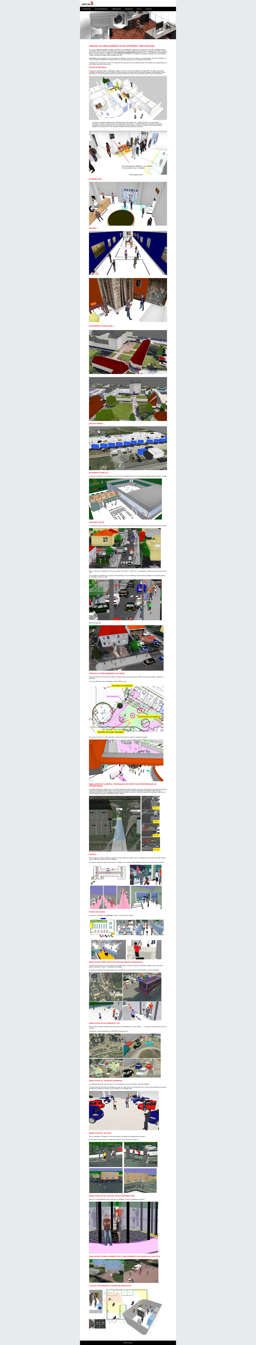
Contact (148, 9)
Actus (139, 9)
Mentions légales (128, 1342)
